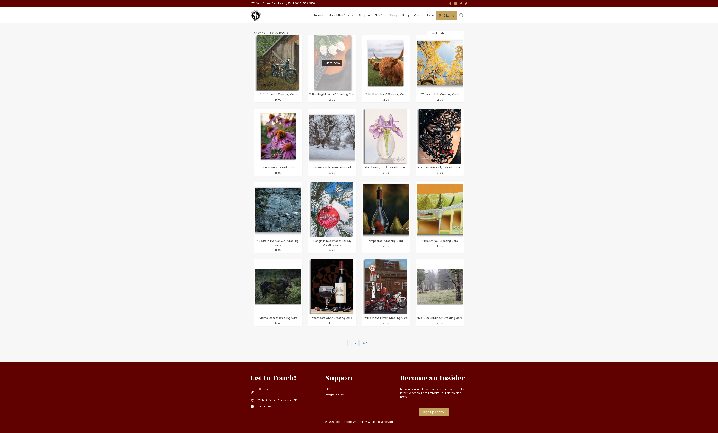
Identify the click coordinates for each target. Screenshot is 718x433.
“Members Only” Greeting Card (332, 318)
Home (318, 15)
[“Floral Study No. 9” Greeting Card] (386, 136)
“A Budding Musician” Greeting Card (332, 94)
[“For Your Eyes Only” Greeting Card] (440, 136)
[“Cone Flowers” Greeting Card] (278, 136)
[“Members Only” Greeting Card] (332, 286)
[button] (353, 15)
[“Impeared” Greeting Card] (386, 209)
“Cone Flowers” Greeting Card (278, 167)
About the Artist (339, 15)
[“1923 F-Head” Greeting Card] (278, 63)
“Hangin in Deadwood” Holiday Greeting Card (332, 242)
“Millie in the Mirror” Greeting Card (386, 318)
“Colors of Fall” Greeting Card (440, 94)
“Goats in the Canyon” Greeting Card (278, 242)
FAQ (328, 389)
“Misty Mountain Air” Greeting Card (439, 318)
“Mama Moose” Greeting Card (278, 318)
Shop (362, 15)
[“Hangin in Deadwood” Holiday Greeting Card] (332, 209)
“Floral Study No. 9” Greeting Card (385, 167)
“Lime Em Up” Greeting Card (440, 241)
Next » (365, 343)
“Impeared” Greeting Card (386, 241)
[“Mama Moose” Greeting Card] (278, 286)
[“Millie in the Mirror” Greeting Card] (386, 286)
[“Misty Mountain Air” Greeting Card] (440, 286)
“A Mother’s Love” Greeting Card (385, 94)
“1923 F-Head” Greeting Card (278, 94)
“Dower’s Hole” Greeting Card (332, 167)
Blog (405, 15)
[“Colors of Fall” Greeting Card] (440, 63)
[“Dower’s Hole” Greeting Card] (332, 136)
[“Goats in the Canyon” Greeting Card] (278, 209)
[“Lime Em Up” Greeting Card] (440, 209)
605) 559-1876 (305, 3)
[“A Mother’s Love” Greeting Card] (386, 63)
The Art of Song (386, 15)
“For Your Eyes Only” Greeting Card (439, 167)
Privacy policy (334, 395)
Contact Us (422, 15)
